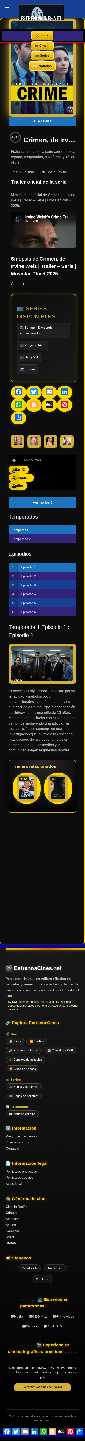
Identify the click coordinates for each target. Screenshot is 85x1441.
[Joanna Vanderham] (50, 447)
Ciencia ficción (16, 1207)
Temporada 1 (21, 530)
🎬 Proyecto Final (32, 345)
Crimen (11, 1213)
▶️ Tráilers (37, 1041)
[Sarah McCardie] (67, 447)
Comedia (12, 1231)
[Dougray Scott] (34, 447)
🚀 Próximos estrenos (23, 1050)
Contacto (12, 1148)
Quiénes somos (17, 1142)
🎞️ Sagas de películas (24, 1096)
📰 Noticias (42, 66)
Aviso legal (14, 1183)
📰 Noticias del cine (22, 1114)
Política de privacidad (21, 1171)
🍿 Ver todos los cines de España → (42, 1387)
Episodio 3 (28, 585)
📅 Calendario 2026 (60, 1050)
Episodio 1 (28, 567)
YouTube (42, 1279)
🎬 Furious (27, 369)
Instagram (55, 1268)
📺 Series (42, 55)
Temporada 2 (21, 539)
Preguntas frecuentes (21, 1136)
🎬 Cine (41, 45)
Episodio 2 (28, 576)
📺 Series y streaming (23, 1086)
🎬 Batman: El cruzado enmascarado (36, 330)
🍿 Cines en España (22, 1069)
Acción (11, 1225)
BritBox (29, 171)
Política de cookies (19, 1177)
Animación (13, 1219)
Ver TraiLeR (42, 502)
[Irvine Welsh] (17, 447)
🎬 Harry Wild (30, 357)
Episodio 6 (28, 612)
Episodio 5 (28, 603)
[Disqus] (42, 878)
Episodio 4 (28, 594)
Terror (10, 1237)
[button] (67, 790)
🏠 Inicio (42, 35)
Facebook (29, 1268)
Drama (11, 1243)
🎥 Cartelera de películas (25, 1059)
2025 (41, 171)
